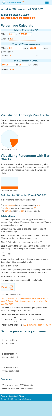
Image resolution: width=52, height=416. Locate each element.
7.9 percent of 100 (10, 367)
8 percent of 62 (9, 343)
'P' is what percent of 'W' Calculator (17, 385)
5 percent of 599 (9, 340)
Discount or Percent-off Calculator (17, 388)
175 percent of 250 (10, 370)
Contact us (13, 396)
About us (4, 396)
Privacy (21, 396)
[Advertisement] (26, 92)
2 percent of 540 (9, 353)
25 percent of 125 (10, 357)
